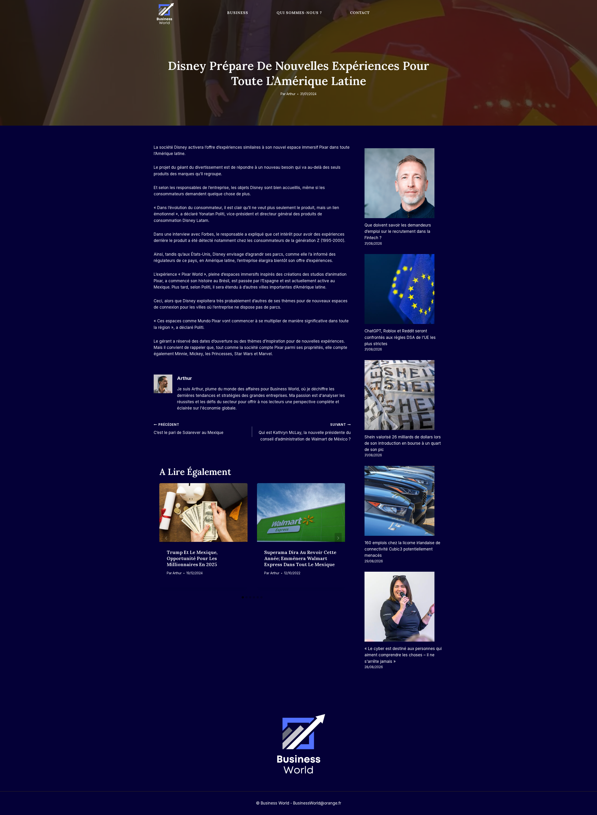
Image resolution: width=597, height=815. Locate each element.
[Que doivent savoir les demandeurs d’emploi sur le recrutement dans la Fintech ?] (403, 183)
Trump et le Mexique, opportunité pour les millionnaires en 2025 (192, 558)
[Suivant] (338, 538)
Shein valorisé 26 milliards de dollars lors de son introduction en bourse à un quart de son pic (402, 443)
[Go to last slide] (166, 538)
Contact (360, 12)
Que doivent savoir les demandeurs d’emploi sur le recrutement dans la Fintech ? (397, 231)
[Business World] (164, 13)
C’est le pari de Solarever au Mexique (188, 429)
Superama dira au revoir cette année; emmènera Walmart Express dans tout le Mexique (300, 558)
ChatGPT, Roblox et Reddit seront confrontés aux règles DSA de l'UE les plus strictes (400, 337)
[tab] (243, 597)
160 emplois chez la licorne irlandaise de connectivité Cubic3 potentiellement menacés (402, 549)
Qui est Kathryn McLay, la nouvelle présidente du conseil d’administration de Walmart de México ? (305, 432)
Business (237, 12)
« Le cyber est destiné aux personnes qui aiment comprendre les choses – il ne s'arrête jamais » (403, 655)
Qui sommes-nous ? (299, 12)
